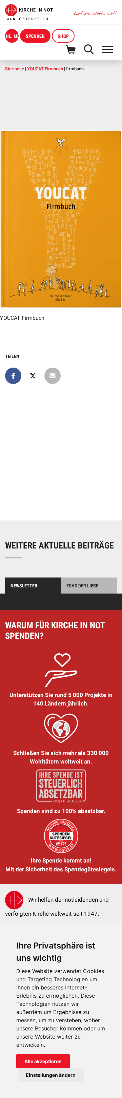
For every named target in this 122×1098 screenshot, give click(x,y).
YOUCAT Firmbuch (45, 68)
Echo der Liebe (82, 585)
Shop (63, 36)
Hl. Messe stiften (12, 36)
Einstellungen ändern (51, 1075)
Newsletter (24, 585)
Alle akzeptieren (43, 1061)
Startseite (14, 68)
